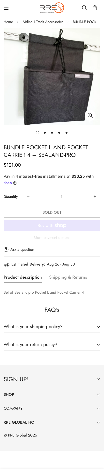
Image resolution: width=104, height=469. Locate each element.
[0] (94, 7)
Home (8, 21)
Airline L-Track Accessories (42, 21)
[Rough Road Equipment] (52, 8)
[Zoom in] (90, 115)
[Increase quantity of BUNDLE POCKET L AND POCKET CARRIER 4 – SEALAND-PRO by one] (94, 196)
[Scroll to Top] (95, 443)
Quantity (11, 196)
